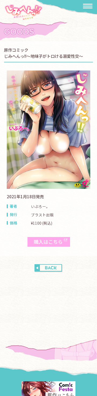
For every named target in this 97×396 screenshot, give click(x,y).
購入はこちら (48, 241)
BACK (51, 268)
